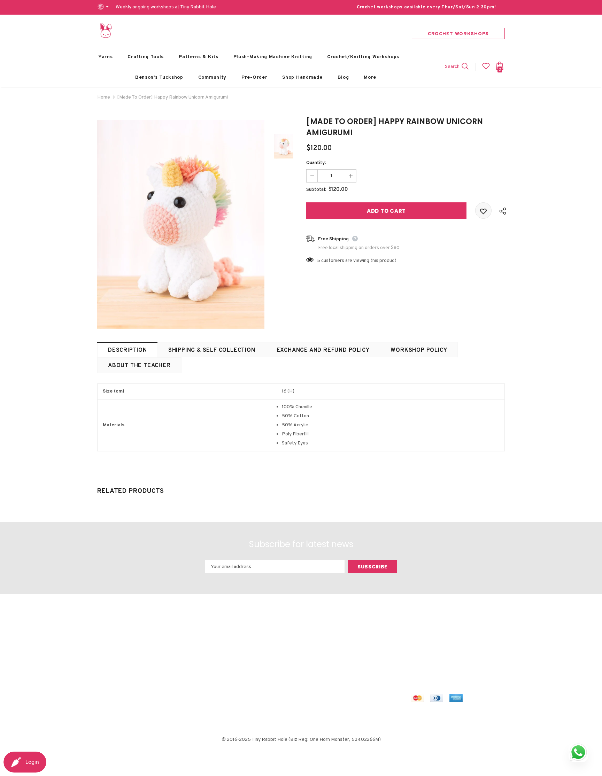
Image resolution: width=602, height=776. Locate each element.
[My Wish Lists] (486, 69)
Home (103, 97)
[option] (180, 224)
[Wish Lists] (483, 210)
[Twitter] (430, 640)
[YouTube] (479, 640)
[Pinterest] (462, 640)
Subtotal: (316, 190)
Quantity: (316, 163)
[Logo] (106, 30)
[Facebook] (417, 640)
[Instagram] (446, 640)
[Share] (501, 211)
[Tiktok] (417, 653)
